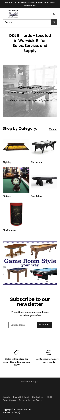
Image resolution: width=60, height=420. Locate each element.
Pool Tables (36, 196)
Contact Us (37, 397)
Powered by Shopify (11, 412)
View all (53, 129)
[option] (30, 263)
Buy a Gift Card (21, 397)
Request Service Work (30, 400)
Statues (6, 196)
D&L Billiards (25, 409)
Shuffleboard (9, 230)
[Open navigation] (4, 14)
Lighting (7, 162)
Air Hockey (36, 162)
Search (6, 397)
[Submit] (54, 22)
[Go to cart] (54, 14)
